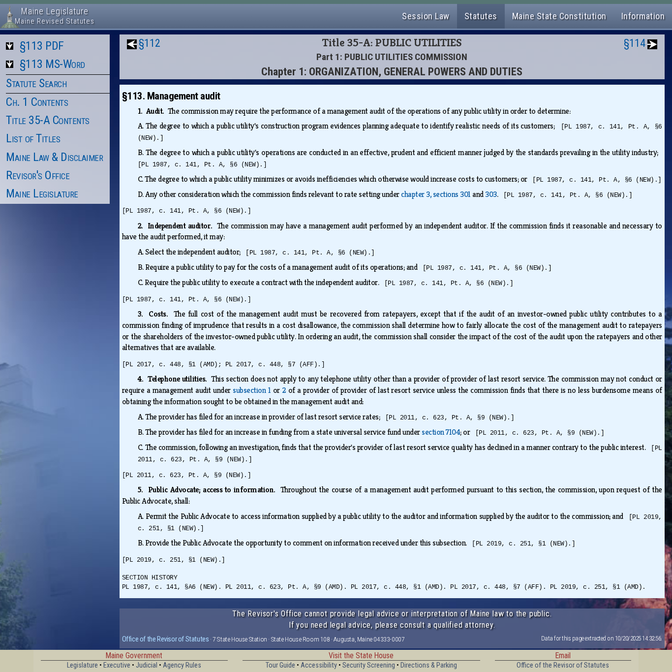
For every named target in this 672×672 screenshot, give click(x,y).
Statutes (480, 16)
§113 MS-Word (52, 64)
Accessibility (319, 665)
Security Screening (368, 665)
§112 (149, 43)
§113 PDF (42, 46)
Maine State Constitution (559, 16)
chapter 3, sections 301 (436, 194)
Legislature (82, 665)
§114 (634, 43)
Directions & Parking (428, 665)
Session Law (426, 16)
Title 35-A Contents (48, 120)
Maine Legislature (42, 193)
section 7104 (441, 432)
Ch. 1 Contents (37, 102)
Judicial (146, 665)
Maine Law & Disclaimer (54, 157)
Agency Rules (182, 665)
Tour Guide (280, 665)
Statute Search (36, 83)
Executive (116, 665)
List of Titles (33, 138)
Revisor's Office (37, 175)
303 (491, 194)
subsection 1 (252, 390)
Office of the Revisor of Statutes (165, 639)
